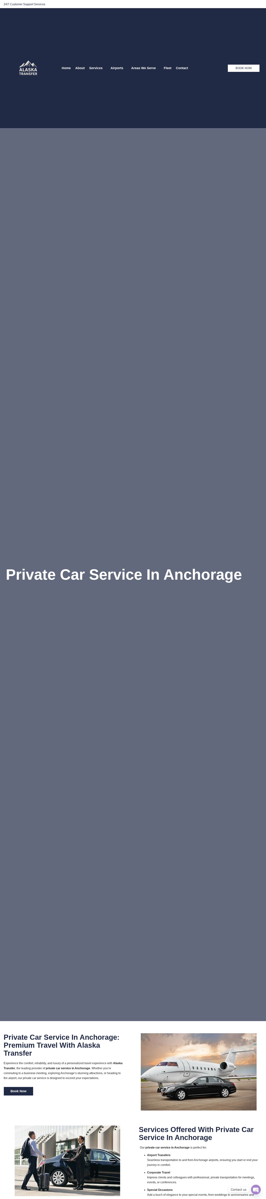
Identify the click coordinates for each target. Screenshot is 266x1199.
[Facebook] (243, 4)
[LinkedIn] (258, 4)
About (80, 68)
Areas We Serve (143, 68)
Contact (182, 68)
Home (66, 68)
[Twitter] (251, 4)
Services (96, 68)
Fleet (167, 68)
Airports (117, 68)
